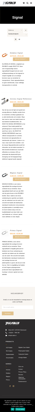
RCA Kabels (9, 351)
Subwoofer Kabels (23, 354)
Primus (8, 380)
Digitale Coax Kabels (24, 347)
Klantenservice (22, 381)
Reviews (20, 374)
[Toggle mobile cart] (24, 3)
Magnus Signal (16, 173)
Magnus (8, 376)
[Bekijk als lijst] (19, 39)
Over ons (20, 366)
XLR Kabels (9, 347)
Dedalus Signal (16, 53)
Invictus (8, 369)
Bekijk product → (21, 59)
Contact (20, 369)
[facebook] (10, 386)
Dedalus (8, 373)
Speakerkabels (10, 354)
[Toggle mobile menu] (31, 3)
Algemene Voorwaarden (21, 378)
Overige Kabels (22, 357)
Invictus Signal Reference (21, 99)
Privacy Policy (22, 372)
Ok (12, 409)
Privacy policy (20, 409)
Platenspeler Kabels (23, 350)
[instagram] (13, 386)
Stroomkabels (9, 357)
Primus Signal (16, 230)
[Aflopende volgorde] (26, 30)
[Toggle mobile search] (27, 3)
